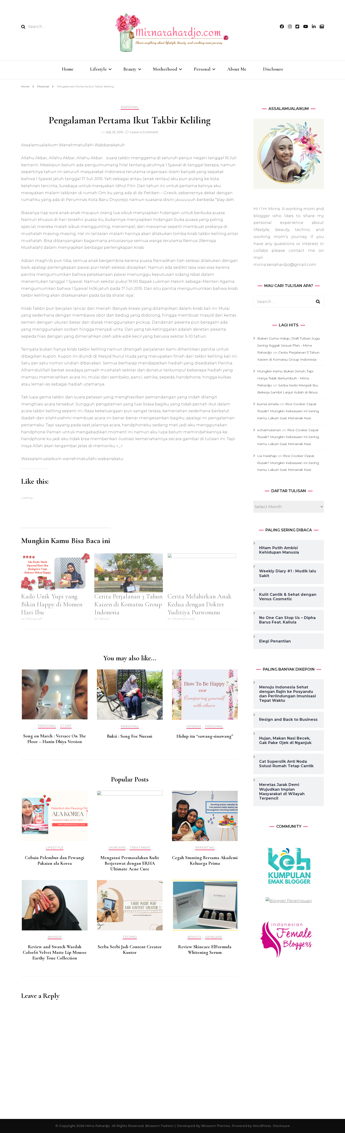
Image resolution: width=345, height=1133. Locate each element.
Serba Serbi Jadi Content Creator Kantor (130, 949)
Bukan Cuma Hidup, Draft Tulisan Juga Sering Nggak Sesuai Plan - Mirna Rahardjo (288, 345)
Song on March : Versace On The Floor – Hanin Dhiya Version (54, 738)
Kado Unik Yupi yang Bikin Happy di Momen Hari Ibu (51, 604)
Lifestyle (98, 69)
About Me (236, 69)
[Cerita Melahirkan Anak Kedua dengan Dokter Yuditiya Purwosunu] (202, 573)
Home (67, 69)
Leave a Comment (144, 132)
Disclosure (273, 69)
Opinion (193, 726)
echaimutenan (269, 430)
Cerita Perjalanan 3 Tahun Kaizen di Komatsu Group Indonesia (128, 604)
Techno (130, 937)
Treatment (140, 847)
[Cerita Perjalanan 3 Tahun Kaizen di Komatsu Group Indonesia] (128, 573)
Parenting (205, 847)
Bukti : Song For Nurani (129, 736)
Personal (202, 69)
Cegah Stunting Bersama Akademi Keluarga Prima (205, 860)
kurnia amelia (268, 404)
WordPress (262, 1126)
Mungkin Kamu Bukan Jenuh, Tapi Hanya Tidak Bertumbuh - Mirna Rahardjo (285, 378)
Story (66, 726)
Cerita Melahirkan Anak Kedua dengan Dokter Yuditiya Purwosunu (200, 604)
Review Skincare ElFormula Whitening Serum (204, 949)
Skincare (117, 847)
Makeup (55, 937)
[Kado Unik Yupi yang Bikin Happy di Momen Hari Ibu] (55, 573)
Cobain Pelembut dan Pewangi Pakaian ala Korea (54, 860)
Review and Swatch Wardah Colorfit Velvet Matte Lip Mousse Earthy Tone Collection (55, 952)
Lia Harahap (267, 456)
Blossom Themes (215, 1126)
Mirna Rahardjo (97, 1126)
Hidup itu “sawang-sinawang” (204, 736)
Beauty (129, 69)
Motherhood (165, 69)
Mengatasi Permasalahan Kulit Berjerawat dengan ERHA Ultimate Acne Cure (129, 863)
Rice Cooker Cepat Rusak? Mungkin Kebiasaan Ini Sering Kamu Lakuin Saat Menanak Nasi (288, 411)
